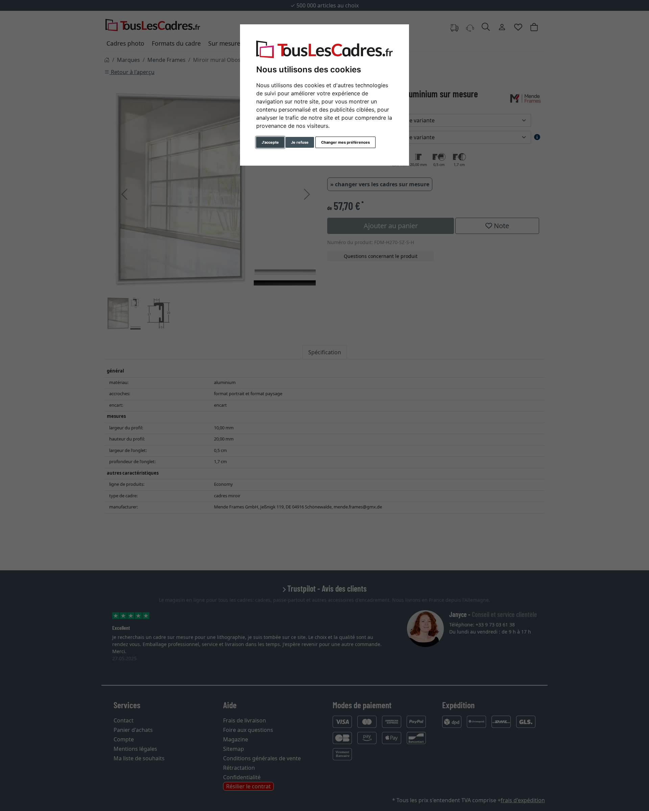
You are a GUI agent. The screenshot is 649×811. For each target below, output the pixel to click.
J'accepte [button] (270, 142)
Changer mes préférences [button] (345, 142)
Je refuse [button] (300, 142)
